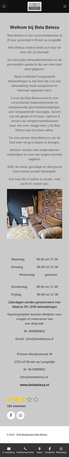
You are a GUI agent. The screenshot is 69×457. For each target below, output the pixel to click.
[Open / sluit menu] (65, 6)
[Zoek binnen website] (4, 6)
